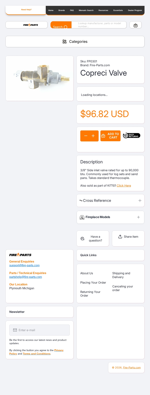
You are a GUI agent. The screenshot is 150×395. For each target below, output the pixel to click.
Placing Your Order (93, 282)
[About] (39, 253)
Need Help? (26, 9)
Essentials (118, 10)
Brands (62, 10)
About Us (86, 273)
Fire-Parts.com (132, 367)
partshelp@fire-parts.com (25, 276)
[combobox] (88, 25)
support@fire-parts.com (24, 265)
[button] (135, 25)
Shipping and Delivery (121, 275)
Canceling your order (122, 288)
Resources (103, 10)
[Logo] (26, 25)
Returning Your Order (90, 293)
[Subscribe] (64, 330)
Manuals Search (86, 10)
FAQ (72, 10)
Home (50, 10)
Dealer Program (135, 10)
